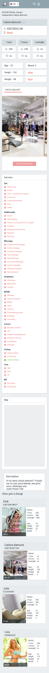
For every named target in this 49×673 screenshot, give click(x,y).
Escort (9, 216)
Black (30, 79)
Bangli (19, 12)
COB (9, 371)
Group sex (11, 197)
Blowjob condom (14, 328)
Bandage (10, 316)
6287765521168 (15, 28)
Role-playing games (15, 312)
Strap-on (10, 309)
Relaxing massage (14, 269)
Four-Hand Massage (15, 262)
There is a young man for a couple (20, 223)
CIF (8, 375)
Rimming (10, 236)
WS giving (11, 383)
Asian (30, 72)
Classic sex (11, 187)
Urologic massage (14, 251)
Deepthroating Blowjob (16, 334)
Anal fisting (11, 356)
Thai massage (12, 255)
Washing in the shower (16, 229)
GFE (8, 331)
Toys (9, 204)
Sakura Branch (13, 272)
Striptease (11, 280)
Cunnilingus (11, 341)
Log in (39, 3)
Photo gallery (12, 90)
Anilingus (11, 345)
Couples (10, 226)
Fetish (9, 207)
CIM (8, 368)
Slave (9, 306)
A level (9, 190)
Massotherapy (13, 258)
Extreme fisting (13, 360)
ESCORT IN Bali (8, 12)
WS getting (11, 387)
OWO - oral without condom (18, 194)
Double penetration (14, 201)
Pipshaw (10, 233)
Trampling (11, 319)
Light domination (14, 299)
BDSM (9, 302)
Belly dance (11, 284)
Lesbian (10, 287)
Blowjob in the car (14, 338)
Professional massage (16, 245)
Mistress (10, 295)
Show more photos (24, 164)
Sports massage (13, 265)
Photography (12, 219)
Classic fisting (12, 353)
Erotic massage (13, 248)
